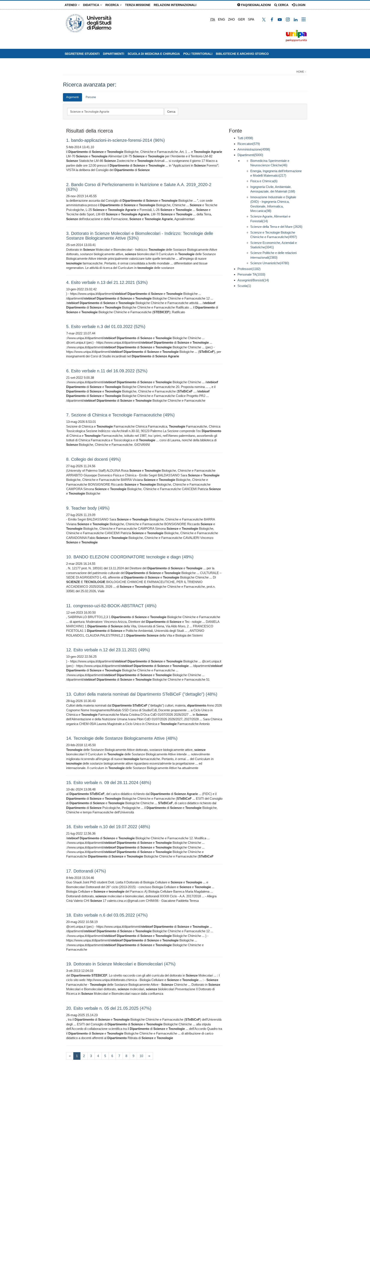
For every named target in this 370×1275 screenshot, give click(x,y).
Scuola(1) (244, 286)
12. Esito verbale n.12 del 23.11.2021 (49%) (108, 649)
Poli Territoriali (197, 53)
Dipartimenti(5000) (250, 155)
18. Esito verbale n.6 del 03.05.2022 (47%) (107, 915)
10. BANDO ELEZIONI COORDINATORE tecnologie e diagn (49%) (130, 557)
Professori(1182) (249, 269)
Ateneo (71, 5)
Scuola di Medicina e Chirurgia (154, 53)
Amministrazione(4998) (253, 149)
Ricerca (112, 5)
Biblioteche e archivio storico (242, 53)
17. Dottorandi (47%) (86, 871)
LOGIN (300, 5)
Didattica (91, 5)
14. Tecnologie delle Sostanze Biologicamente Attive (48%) (122, 738)
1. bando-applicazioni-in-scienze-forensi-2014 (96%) (115, 140)
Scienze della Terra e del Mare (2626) (276, 226)
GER (241, 19)
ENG (221, 19)
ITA (212, 19)
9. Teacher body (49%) (88, 508)
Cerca (282, 5)
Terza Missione (137, 5)
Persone (91, 97)
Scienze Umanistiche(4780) (269, 263)
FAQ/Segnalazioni (255, 5)
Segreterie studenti (82, 53)
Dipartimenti (113, 53)
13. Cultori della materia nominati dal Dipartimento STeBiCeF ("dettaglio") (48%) (141, 694)
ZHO (231, 19)
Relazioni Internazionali (175, 5)
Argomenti (72, 97)
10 (141, 1056)
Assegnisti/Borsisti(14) (253, 280)
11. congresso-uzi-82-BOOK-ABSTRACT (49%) (111, 605)
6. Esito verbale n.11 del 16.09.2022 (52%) (107, 370)
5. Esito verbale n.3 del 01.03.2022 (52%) (105, 326)
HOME (300, 71)
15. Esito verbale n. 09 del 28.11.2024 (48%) (108, 782)
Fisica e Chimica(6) (264, 181)
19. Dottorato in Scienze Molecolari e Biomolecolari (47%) (121, 964)
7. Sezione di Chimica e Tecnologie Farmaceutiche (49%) (120, 415)
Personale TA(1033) (251, 274)
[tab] (72, 97)
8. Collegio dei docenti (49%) (93, 459)
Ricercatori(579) (248, 144)
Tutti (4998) (245, 138)
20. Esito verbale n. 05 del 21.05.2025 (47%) (108, 1008)
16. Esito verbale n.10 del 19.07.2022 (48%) (108, 826)
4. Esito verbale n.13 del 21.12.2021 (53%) (107, 282)
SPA (251, 19)
